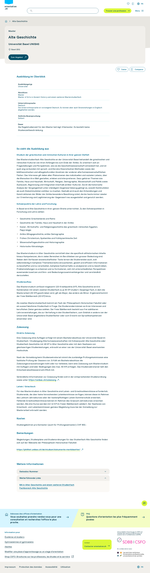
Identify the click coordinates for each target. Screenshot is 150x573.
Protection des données (30, 567)
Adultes (8, 546)
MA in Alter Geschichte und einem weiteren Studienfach (46, 484)
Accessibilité (51, 567)
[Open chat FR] (144, 503)
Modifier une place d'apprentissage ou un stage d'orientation (34, 551)
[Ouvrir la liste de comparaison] (133, 3)
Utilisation (65, 567)
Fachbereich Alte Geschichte (33, 488)
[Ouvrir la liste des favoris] (128, 3)
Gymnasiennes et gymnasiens (19, 542)
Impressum (10, 567)
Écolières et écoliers (14, 537)
